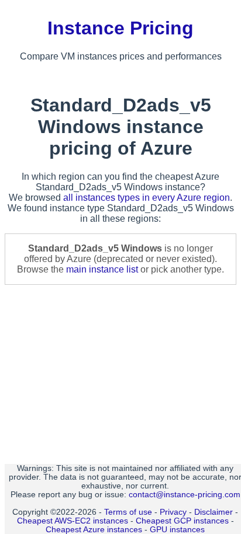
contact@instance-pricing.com (184, 494)
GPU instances (177, 529)
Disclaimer (213, 512)
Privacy (173, 512)
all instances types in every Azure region (146, 198)
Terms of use (128, 512)
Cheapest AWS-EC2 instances (72, 520)
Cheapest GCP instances (182, 520)
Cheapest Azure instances (94, 529)
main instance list (102, 269)
